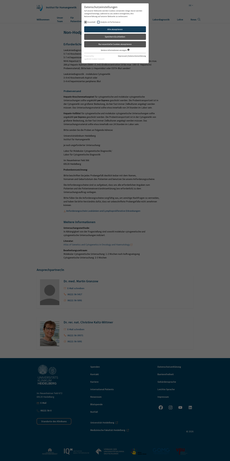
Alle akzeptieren (115, 29)
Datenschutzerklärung (137, 56)
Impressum (122, 56)
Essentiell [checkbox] (91, 22)
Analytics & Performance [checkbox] (110, 22)
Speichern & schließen (115, 36)
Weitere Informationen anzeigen (114, 50)
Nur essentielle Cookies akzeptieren (115, 44)
